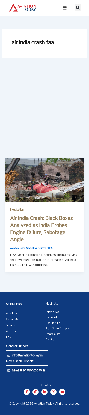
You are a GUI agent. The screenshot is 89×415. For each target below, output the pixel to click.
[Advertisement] (44, 111)
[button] (78, 7)
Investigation (17, 210)
